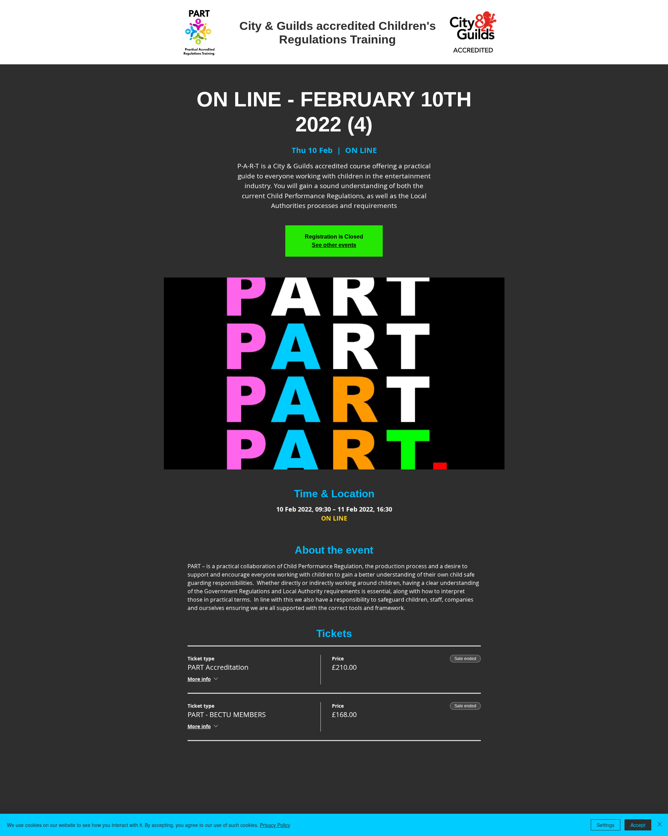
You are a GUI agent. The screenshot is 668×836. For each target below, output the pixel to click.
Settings (605, 824)
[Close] (659, 824)
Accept (637, 824)
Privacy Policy (275, 824)
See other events (334, 245)
